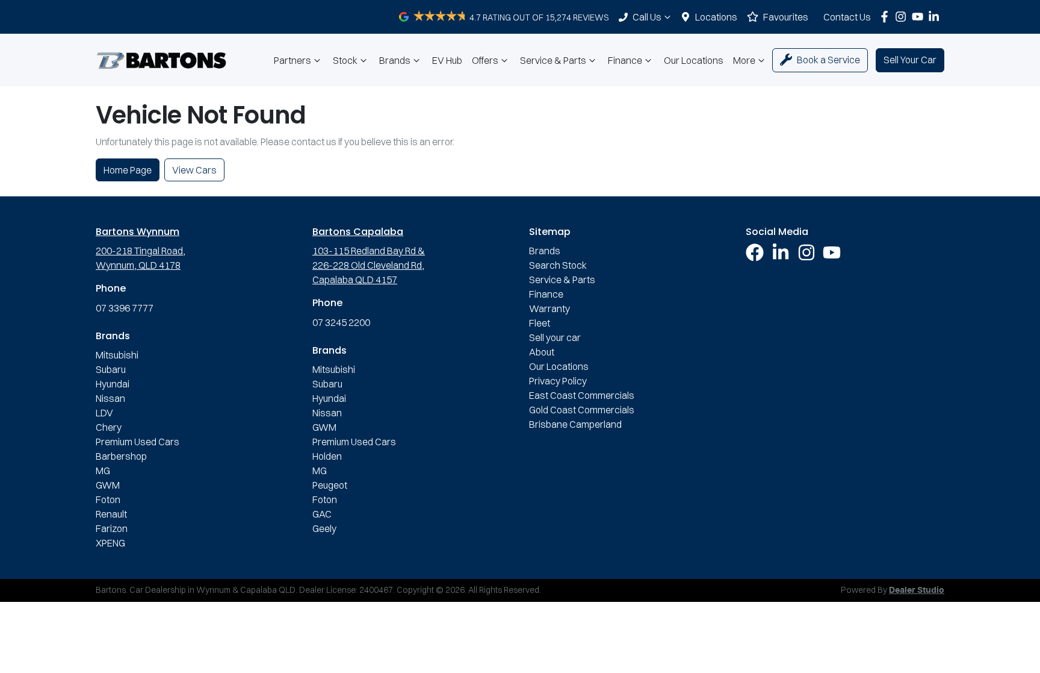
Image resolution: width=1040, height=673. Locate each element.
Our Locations (693, 60)
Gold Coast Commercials (581, 410)
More (744, 60)
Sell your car (555, 337)
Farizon (112, 528)
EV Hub (447, 60)
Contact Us (847, 17)
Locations (716, 17)
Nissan (110, 398)
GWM (108, 485)
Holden (327, 456)
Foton (108, 499)
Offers (485, 60)
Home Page (128, 170)
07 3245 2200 (341, 322)
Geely (324, 528)
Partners (292, 60)
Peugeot (329, 485)
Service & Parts (553, 60)
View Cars (194, 170)
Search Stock (558, 265)
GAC (322, 514)
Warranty (549, 308)
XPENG (110, 543)
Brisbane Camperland (575, 424)
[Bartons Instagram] (903, 16)
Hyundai (112, 384)
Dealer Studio (916, 590)
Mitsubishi (117, 355)
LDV (104, 413)
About (541, 352)
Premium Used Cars (137, 442)
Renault (111, 514)
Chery (109, 427)
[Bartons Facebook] (887, 16)
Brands (394, 60)
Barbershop (121, 456)
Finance (625, 60)
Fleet (539, 323)
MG (103, 471)
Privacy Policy (558, 381)
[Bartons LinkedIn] (936, 16)
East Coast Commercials (581, 395)
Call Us (647, 17)
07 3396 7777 (124, 308)
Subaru (111, 369)
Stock (345, 60)
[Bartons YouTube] (920, 16)
